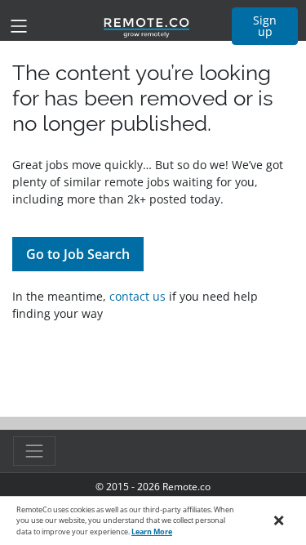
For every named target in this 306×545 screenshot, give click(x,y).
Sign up (265, 25)
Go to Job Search (78, 254)
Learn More (151, 531)
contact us (137, 296)
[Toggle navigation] (18, 26)
